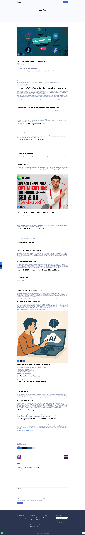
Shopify (31, 519)
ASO (30, 524)
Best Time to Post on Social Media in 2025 (55, 455)
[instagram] (64, 522)
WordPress (37, 517)
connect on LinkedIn (51, 439)
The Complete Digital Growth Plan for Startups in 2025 (28, 476)
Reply (19, 481)
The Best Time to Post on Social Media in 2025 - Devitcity (29, 467)
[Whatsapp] (2, 533)
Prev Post (23, 456)
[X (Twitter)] (1, 266)
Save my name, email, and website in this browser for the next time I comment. (30, 500)
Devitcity (24, 64)
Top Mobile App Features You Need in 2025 (29, 455)
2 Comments (23, 58)
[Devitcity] (19, 2)
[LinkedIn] (1, 268)
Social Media (38, 524)
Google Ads (38, 526)
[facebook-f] (57, 522)
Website (31, 517)
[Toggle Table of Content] (26, 85)
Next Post (61, 456)
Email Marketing (32, 526)
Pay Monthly (38, 519)
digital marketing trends (27, 430)
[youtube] (59, 522)
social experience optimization (31, 172)
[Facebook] (1, 263)
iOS (36, 521)
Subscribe (67, 518)
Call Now (65, 2)
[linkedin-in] (61, 522)
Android (31, 521)
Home (35, 12)
